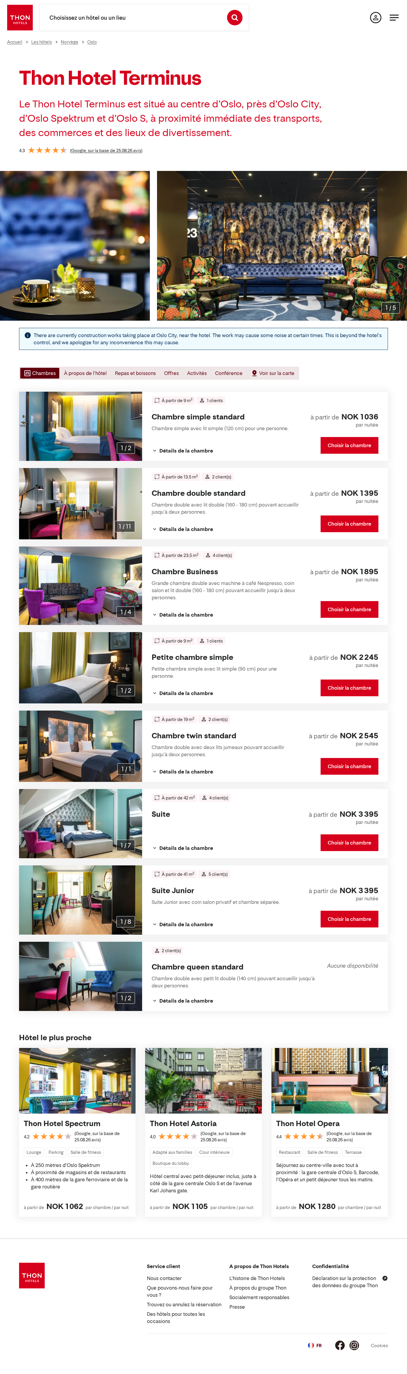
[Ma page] (375, 17)
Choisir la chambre (349, 445)
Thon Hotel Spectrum (62, 1123)
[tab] (39, 373)
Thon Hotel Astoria (183, 1123)
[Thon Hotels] (20, 17)
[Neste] (400, 246)
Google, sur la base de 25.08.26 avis (106, 150)
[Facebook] (340, 1345)
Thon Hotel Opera (308, 1123)
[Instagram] (354, 1345)
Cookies (379, 1345)
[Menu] (394, 17)
